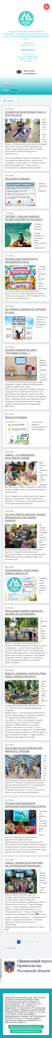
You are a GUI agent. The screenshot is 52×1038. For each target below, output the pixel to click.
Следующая (11, 948)
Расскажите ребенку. (18, 178)
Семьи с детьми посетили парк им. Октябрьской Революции (24, 864)
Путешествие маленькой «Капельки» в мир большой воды (25, 805)
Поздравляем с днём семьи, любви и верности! (22, 572)
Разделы (11, 101)
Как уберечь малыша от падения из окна (25, 310)
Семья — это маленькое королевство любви (19, 456)
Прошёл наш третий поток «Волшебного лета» (21, 260)
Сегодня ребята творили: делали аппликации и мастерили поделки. (25, 517)
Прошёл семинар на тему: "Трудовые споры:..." (21, 351)
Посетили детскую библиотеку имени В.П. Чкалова (24, 749)
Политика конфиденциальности (26, 1031)
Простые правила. (16, 417)
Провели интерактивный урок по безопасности (25, 113)
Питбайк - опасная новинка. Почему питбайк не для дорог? (24, 218)
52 (37, 942)
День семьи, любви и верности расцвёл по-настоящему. (24, 612)
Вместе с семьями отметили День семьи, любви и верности (25, 675)
